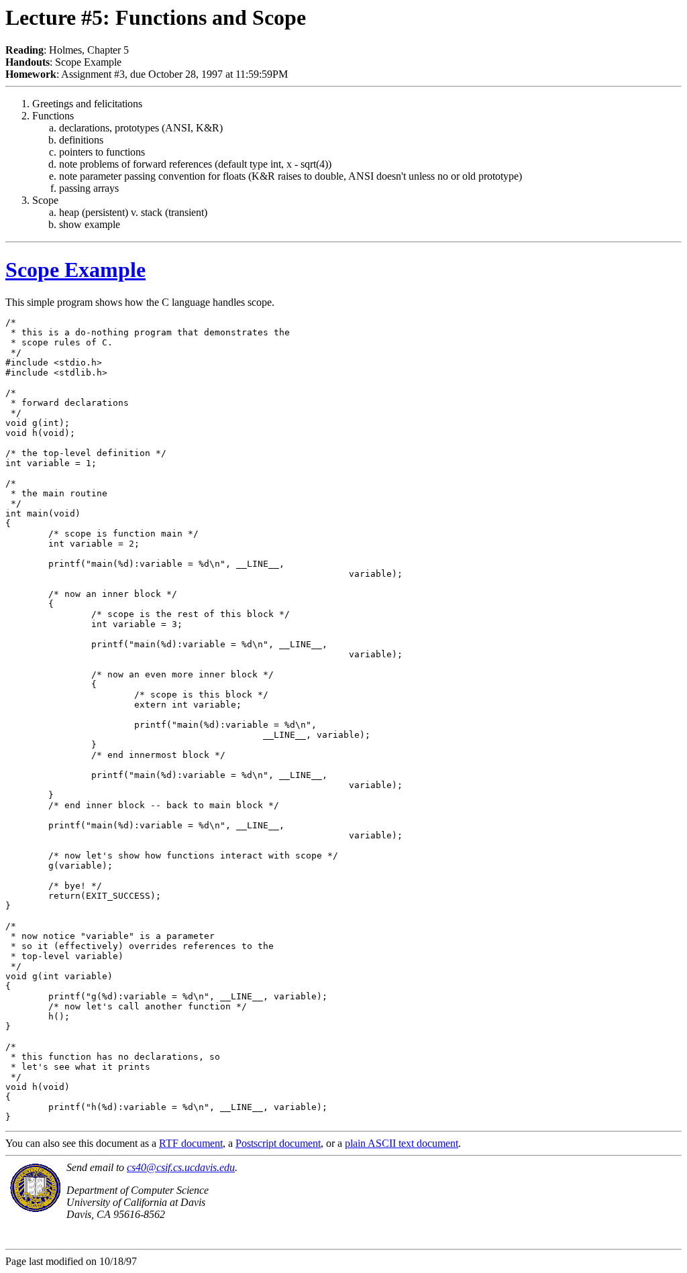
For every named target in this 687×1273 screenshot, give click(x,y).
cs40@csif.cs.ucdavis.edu (181, 1167)
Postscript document (278, 1143)
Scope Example (75, 270)
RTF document (191, 1143)
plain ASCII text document (401, 1143)
